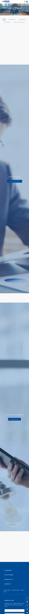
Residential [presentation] (12, 19)
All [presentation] (4, 19)
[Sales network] (27, 601)
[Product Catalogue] (27, 605)
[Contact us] (27, 612)
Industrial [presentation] (7, 22)
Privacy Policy (7, 590)
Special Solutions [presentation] (19, 22)
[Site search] (27, 598)
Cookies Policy (15, 590)
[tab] (4, 19)
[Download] (27, 609)
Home (5, 11)
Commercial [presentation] (22, 19)
